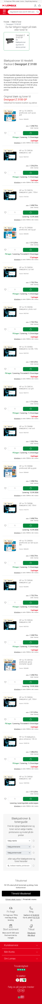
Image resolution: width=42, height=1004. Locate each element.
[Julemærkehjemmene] (17, 980)
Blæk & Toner (16, 22)
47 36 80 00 (35, 915)
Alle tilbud (31, 935)
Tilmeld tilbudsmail (21, 893)
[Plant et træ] (23, 980)
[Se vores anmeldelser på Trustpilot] (21, 969)
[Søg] (37, 12)
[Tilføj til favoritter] (5, 133)
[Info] (33, 866)
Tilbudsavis (31, 933)
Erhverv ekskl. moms (13, 899)
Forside (6, 22)
